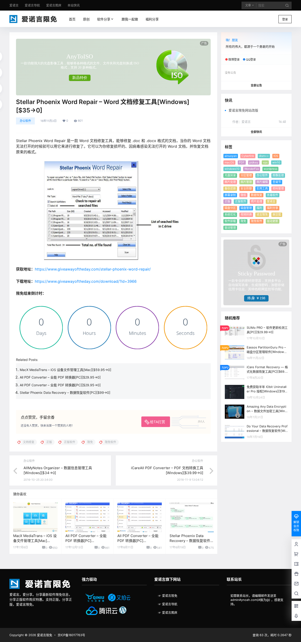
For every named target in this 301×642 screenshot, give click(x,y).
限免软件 (256, 221)
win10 (276, 162)
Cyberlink (248, 156)
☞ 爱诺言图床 (167, 612)
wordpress (270, 168)
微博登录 (234, 59)
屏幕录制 (230, 195)
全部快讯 (256, 132)
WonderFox (251, 168)
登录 (285, 19)
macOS (229, 162)
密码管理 (278, 188)
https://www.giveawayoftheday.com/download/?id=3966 (86, 281)
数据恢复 (256, 195)
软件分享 (102, 19)
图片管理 (246, 182)
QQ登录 (251, 59)
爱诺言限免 (44, 635)
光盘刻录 (230, 175)
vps (265, 162)
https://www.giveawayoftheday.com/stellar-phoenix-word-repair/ (93, 269)
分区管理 (246, 175)
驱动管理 (230, 227)
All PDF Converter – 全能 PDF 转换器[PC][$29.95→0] (60, 377)
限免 (243, 221)
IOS (275, 156)
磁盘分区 (230, 208)
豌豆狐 (277, 214)
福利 (259, 208)
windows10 (232, 168)
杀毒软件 (272, 195)
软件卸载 (230, 221)
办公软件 (25, 121)
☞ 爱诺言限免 (167, 595)
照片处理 (256, 201)
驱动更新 (272, 221)
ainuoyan (231, 156)
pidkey (253, 162)
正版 (227, 201)
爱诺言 (271, 201)
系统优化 (230, 214)
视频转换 (246, 214)
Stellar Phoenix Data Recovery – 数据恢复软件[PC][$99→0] (65, 392)
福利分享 (272, 208)
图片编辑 (262, 182)
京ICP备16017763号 (71, 635)
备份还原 (230, 188)
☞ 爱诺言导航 (167, 604)
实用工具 (262, 188)
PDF (242, 162)
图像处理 (278, 175)
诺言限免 (262, 214)
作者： (241, 122)
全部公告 (256, 85)
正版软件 (240, 201)
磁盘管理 (246, 208)
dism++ (264, 156)
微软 (243, 195)
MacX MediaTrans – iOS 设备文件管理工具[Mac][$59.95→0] (65, 370)
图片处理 (230, 182)
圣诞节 (277, 182)
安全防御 (246, 188)
